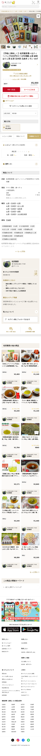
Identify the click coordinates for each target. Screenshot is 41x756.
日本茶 (13, 203)
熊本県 (22, 729)
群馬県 (13, 709)
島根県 (32, 721)
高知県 (22, 726)
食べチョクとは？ (6, 643)
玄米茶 (19, 209)
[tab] (7, 136)
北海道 (3, 704)
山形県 (13, 707)
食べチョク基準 (6, 646)
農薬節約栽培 (7, 226)
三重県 (32, 717)
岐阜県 (3, 717)
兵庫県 (32, 719)
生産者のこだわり (9, 280)
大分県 (32, 729)
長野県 (32, 714)
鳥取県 (22, 721)
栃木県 (3, 709)
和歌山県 (13, 721)
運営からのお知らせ (7, 679)
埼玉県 (22, 709)
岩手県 (22, 704)
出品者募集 (24, 643)
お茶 (7, 203)
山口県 (22, 724)
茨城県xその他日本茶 (9, 239)
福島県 (22, 707)
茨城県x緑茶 (19, 236)
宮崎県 (3, 731)
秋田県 (3, 707)
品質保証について (6, 648)
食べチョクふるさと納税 (27, 673)
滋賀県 (3, 719)
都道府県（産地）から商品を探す (12, 700)
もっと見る (21, 251)
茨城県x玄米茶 (7, 236)
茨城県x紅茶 (19, 232)
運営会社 (4, 673)
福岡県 (32, 726)
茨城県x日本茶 (7, 232)
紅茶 (19, 203)
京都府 (13, 719)
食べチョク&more (26, 689)
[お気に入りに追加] (38, 16)
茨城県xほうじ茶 (31, 232)
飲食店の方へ (5, 651)
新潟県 (22, 712)
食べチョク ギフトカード (28, 686)
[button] (20, 150)
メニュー (38, 3)
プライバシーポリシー (8, 685)
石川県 (3, 714)
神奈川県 (13, 712)
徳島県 (32, 724)
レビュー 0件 (16, 79)
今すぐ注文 (11, 89)
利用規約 (4, 682)
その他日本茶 (22, 214)
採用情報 (4, 695)
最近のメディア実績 (10, 297)
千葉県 (32, 709)
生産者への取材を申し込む (28, 652)
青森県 (13, 704)
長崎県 (13, 729)
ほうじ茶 (20, 206)
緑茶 (19, 211)
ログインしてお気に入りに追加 (22, 106)
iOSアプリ (24, 692)
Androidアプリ (25, 695)
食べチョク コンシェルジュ (28, 681)
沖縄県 (22, 731)
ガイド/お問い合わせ (7, 676)
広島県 (13, 724)
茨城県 (8, 220)
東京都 (3, 712)
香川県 (3, 726)
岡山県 (3, 724)
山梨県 (22, 714)
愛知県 (22, 717)
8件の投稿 (23, 79)
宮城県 (32, 704)
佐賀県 (3, 729)
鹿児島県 (13, 731)
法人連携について (26, 661)
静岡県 (13, 717)
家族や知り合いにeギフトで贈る (21, 96)
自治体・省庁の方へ (26, 664)
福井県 (13, 714)
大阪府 (22, 719)
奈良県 (3, 721)
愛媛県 (13, 726)
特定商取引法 (5, 687)
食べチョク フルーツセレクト (29, 684)
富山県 (32, 712)
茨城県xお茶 (28, 229)
